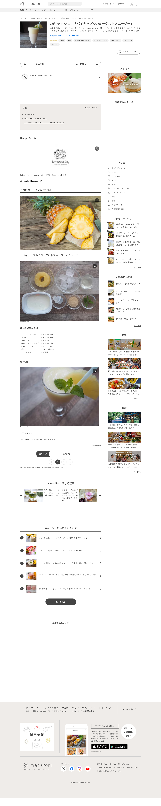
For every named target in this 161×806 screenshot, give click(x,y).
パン (87, 10)
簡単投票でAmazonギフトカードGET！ (65, 36)
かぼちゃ (45, 10)
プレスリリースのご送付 (104, 767)
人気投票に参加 (88, 711)
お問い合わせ (125, 764)
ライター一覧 (107, 764)
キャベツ (60, 10)
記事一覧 (99, 764)
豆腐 (66, 10)
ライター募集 (116, 764)
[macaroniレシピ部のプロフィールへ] (60, 76)
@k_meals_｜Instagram (30, 181)
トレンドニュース (32, 708)
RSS (114, 767)
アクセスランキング (61, 711)
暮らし (74, 708)
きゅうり (52, 10)
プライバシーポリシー (116, 771)
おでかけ (65, 708)
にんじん (72, 10)
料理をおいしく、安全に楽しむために (128, 767)
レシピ (44, 708)
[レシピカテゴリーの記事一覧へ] (53, 40)
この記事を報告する (96, 445)
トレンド (113, 4)
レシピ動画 (104, 4)
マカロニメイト (45, 711)
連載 (34, 711)
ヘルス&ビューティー (87, 708)
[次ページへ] (70, 462)
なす (31, 10)
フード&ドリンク (105, 708)
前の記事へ (41, 64)
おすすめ (121, 4)
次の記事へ (81, 64)
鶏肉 (92, 10)
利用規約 (106, 771)
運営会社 (99, 771)
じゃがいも (80, 10)
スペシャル (75, 711)
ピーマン (37, 10)
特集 (27, 711)
